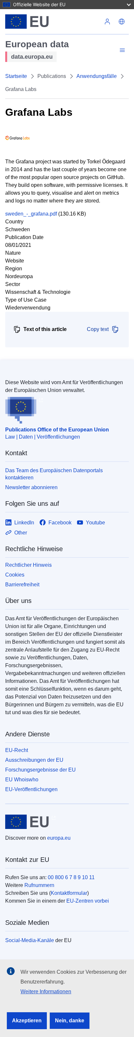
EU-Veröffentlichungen (31, 789)
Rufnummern (39, 885)
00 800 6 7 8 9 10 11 (71, 877)
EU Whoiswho (21, 779)
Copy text (98, 329)
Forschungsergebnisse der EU (40, 770)
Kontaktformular (69, 893)
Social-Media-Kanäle (29, 940)
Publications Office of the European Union (57, 429)
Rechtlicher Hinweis (28, 565)
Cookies (14, 575)
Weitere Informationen (45, 991)
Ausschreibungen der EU (34, 760)
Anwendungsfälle (96, 76)
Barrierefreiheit (22, 584)
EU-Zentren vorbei (87, 901)
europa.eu (59, 838)
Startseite (16, 76)
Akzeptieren (27, 1020)
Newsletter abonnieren (31, 487)
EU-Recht (16, 750)
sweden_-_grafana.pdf (31, 214)
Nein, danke (69, 1020)
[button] (121, 21)
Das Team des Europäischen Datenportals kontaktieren (54, 474)
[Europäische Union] (52, 21)
